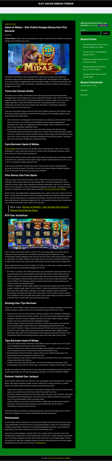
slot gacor (84, 90)
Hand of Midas (10, 149)
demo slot (84, 95)
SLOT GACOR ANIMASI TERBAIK (59, 458)
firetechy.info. (41, 443)
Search (83, 30)
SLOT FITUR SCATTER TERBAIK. (55, 189)
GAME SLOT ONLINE (10, 24)
